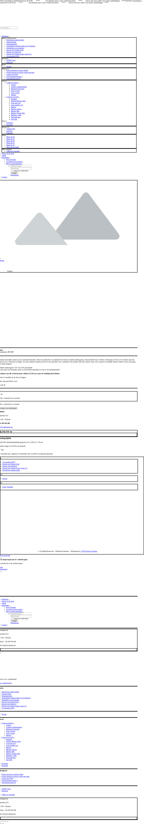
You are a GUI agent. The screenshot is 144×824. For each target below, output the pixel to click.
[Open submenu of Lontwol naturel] (19, 83)
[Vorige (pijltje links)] (1, 823)
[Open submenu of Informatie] (10, 158)
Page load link (5, 555)
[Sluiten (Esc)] (8, 821)
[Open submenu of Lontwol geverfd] (19, 97)
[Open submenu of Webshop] (9, 36)
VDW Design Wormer (89, 551)
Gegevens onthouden (20, 171)
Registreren (15, 175)
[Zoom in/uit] (1, 821)
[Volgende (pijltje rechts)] (3, 823)
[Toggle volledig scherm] (3, 821)
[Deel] (5, 821)
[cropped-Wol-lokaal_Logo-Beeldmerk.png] (109, 547)
